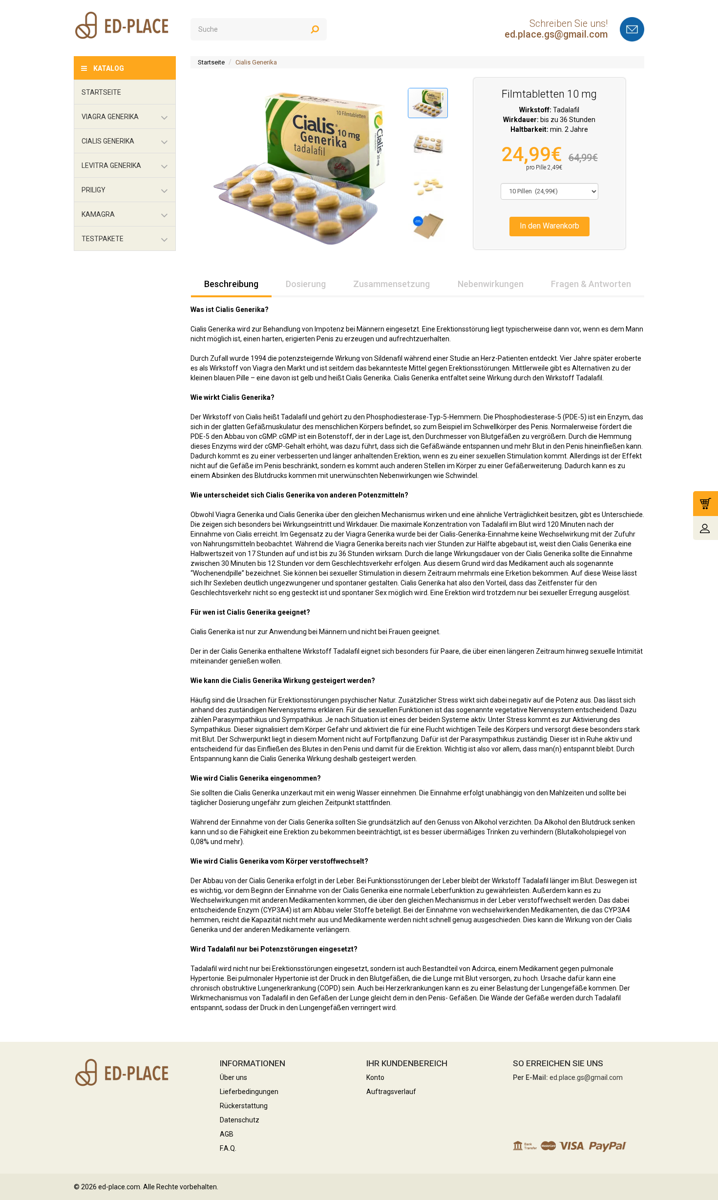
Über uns (233, 1077)
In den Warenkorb (549, 225)
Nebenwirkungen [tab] (491, 284)
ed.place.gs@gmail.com (556, 34)
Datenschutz (239, 1120)
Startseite (211, 62)
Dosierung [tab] (306, 284)
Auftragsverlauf (391, 1092)
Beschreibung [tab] (231, 284)
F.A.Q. (228, 1148)
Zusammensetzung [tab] (391, 284)
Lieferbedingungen (249, 1092)
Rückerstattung (244, 1106)
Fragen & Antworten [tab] (591, 284)
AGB (226, 1134)
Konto (375, 1077)
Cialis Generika (256, 62)
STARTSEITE (101, 92)
